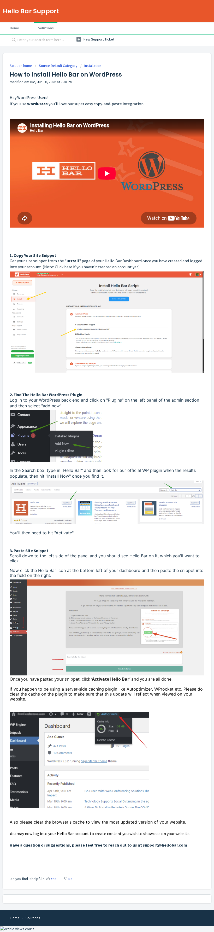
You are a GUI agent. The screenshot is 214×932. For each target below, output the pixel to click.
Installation (92, 65)
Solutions (46, 28)
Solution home (21, 65)
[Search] (12, 40)
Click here (63, 266)
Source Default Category (58, 65)
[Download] (97, 475)
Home (14, 28)
